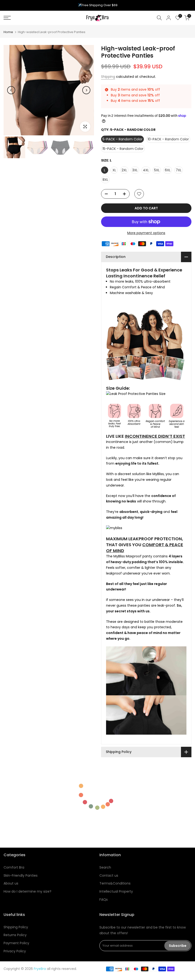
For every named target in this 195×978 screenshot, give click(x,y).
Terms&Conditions (115, 883)
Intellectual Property (116, 891)
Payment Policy (16, 943)
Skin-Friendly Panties (21, 875)
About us (11, 883)
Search (105, 867)
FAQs (103, 899)
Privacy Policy (15, 951)
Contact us (108, 875)
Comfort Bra (14, 867)
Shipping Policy (16, 927)
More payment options (146, 233)
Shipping (108, 76)
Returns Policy (15, 935)
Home (8, 32)
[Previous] (11, 90)
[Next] (86, 90)
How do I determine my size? (27, 891)
